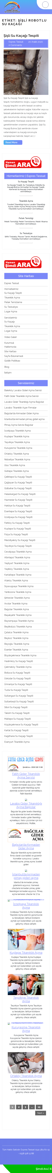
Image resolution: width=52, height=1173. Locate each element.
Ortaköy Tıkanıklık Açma (16, 453)
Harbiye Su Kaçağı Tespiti (17, 505)
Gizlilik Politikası (12, 360)
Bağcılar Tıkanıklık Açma (16, 609)
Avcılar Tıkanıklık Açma (15, 603)
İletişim (8, 372)
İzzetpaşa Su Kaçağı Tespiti (18, 517)
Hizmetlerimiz (11, 289)
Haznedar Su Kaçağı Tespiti (18, 500)
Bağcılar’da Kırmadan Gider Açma (21, 413)
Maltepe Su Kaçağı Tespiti (17, 718)
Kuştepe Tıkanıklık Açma (16, 436)
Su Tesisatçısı (11, 307)
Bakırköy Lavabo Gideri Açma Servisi (23, 390)
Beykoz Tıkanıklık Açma (16, 638)
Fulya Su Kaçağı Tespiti (16, 534)
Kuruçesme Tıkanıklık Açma (18, 448)
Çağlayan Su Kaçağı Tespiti (18, 482)
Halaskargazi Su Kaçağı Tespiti (19, 494)
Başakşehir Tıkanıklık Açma (17, 615)
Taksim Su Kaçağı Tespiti (17, 713)
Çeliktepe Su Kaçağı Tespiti (18, 476)
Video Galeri (10, 337)
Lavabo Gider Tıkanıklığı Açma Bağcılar (24, 402)
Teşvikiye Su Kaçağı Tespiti (18, 546)
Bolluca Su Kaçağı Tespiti (17, 672)
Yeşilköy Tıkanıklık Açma (16, 569)
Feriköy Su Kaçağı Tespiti (17, 523)
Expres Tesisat (11, 283)
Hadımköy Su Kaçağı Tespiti (18, 661)
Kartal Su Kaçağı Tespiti (16, 730)
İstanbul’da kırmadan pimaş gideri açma (24, 419)
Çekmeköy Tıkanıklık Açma (17, 667)
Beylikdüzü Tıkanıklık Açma (18, 626)
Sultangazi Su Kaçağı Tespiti (18, 695)
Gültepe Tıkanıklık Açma (16, 471)
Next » (40, 1113)
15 (39, 1107)
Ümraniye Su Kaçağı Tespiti (18, 684)
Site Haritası (10, 351)
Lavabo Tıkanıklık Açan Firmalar (20, 407)
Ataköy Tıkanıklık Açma (16, 580)
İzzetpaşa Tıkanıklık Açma (17, 430)
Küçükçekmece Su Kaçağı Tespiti (21, 724)
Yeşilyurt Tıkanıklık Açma (16, 563)
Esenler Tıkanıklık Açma (16, 649)
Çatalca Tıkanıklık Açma (16, 632)
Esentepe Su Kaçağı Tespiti (18, 511)
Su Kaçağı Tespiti (13, 293)
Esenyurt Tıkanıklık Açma (17, 742)
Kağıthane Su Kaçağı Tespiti (18, 736)
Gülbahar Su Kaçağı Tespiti (18, 488)
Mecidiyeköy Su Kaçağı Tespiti (19, 540)
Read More (14, 143)
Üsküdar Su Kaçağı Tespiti (17, 678)
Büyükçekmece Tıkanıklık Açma (20, 655)
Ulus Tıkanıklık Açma (14, 465)
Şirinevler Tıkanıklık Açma (17, 597)
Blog (6, 367)
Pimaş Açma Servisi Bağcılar (18, 425)
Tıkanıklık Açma (12, 297)
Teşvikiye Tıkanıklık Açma (17, 442)
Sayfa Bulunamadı (13, 356)
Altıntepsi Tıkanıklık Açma (17, 557)
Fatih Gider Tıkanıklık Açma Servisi (21, 396)
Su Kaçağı (9, 321)
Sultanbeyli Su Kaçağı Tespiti (19, 701)
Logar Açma (10, 311)
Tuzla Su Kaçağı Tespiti (16, 690)
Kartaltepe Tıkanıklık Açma (17, 574)
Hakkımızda (10, 346)
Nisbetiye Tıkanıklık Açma (17, 459)
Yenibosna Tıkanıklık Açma (17, 592)
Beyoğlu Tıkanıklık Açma (16, 644)
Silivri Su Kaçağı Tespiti (15, 707)
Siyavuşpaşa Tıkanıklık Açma (18, 586)
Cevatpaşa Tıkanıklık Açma (18, 551)
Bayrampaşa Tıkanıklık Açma (19, 621)
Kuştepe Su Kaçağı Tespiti (17, 528)
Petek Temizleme (13, 302)
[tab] (45, 4)
